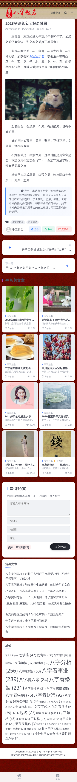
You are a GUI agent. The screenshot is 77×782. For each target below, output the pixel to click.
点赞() (65, 229)
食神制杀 (43, 733)
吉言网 (37, 751)
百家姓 (59, 460)
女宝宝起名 (45, 706)
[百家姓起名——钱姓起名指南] (57, 444)
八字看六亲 (33, 679)
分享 (36, 229)
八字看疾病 (19, 695)
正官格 (23, 719)
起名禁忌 (32, 222)
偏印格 (25, 663)
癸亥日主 (44, 724)
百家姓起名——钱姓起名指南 (56, 466)
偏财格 (41, 663)
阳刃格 (29, 733)
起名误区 (17, 733)
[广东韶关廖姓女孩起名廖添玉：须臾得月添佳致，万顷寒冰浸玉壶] (20, 347)
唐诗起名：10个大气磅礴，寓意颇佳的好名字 (55, 321)
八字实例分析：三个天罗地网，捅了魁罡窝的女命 (36, 597)
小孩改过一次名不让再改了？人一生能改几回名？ (36, 591)
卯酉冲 (45, 701)
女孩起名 (24, 707)
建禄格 (43, 713)
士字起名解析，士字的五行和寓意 (26, 620)
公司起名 (29, 701)
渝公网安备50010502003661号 (50, 755)
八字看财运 (49, 695)
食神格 (59, 733)
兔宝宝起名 (36, 56)
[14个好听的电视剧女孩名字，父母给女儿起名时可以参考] (20, 395)
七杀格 (27, 654)
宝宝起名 (29, 29)
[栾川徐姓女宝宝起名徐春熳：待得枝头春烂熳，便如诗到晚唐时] (57, 347)
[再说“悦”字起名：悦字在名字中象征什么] (20, 444)
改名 (56, 713)
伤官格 (45, 655)
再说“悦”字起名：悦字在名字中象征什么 (19, 466)
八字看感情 (57, 688)
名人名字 (58, 701)
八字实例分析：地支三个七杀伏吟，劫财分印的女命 (37, 584)
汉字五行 (54, 719)
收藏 (50, 229)
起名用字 (51, 729)
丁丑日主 (11, 655)
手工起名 (17, 229)
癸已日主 (57, 724)
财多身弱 (34, 729)
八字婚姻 (30, 671)
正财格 (38, 719)
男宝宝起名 (26, 723)
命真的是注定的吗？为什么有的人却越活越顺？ (34, 614)
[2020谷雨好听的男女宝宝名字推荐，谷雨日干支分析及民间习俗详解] (20, 299)
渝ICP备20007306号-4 (22, 755)
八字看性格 (35, 688)
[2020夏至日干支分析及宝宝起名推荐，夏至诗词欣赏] (57, 395)
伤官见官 (61, 655)
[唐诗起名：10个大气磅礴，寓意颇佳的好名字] (57, 299)
